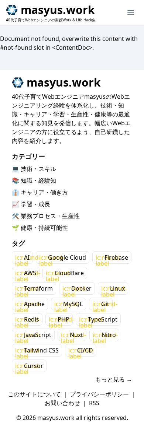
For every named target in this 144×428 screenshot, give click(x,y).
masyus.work (58, 10)
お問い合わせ (62, 403)
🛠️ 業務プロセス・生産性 (46, 216)
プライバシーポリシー (99, 394)
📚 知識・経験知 (34, 180)
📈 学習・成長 (31, 204)
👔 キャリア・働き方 (40, 192)
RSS (94, 403)
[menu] (130, 12)
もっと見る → (113, 379)
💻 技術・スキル (34, 169)
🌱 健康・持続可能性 (40, 228)
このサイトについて (34, 394)
